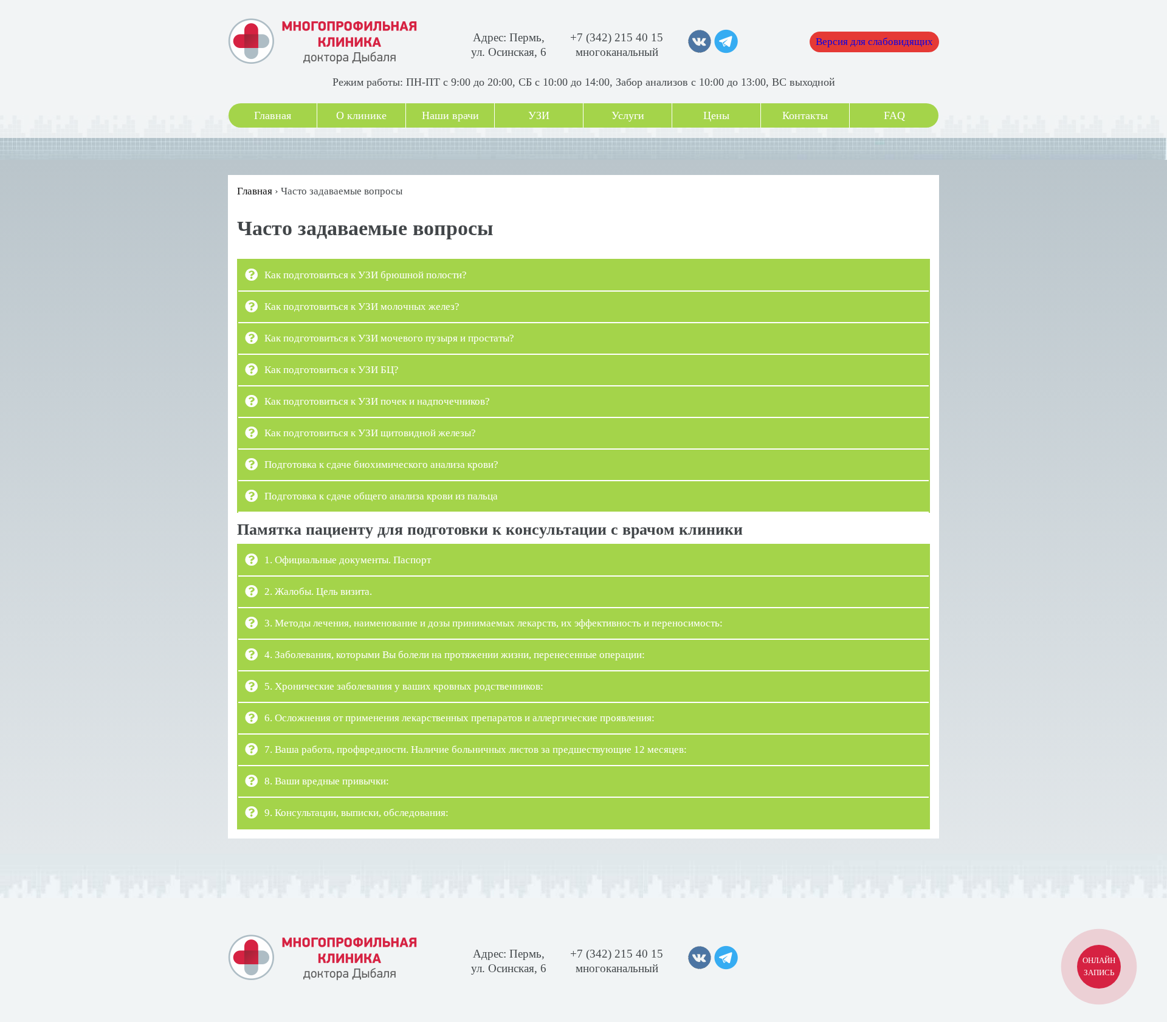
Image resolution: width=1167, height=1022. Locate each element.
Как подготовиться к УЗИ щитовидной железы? (370, 433)
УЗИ (538, 115)
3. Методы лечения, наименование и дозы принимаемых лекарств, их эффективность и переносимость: (493, 623)
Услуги (627, 115)
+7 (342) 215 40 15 (616, 37)
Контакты (805, 115)
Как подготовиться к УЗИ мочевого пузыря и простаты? (389, 338)
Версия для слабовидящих (874, 41)
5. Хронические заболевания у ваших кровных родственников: (403, 686)
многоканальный (617, 52)
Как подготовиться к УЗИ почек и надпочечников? (377, 401)
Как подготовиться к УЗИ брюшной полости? (365, 275)
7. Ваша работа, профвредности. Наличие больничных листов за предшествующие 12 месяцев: (475, 749)
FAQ (894, 115)
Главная (272, 115)
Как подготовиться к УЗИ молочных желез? (362, 306)
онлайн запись (1099, 966)
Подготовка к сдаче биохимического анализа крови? (381, 464)
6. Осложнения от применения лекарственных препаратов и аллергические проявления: (459, 718)
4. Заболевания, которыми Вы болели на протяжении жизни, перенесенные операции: (454, 654)
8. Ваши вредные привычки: (326, 781)
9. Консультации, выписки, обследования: (356, 812)
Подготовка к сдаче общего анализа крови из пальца (381, 496)
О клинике (361, 115)
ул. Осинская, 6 (508, 52)
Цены (716, 115)
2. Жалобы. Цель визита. (318, 591)
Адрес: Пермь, (509, 37)
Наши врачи (450, 115)
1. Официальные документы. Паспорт (347, 560)
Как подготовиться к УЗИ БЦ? (331, 370)
